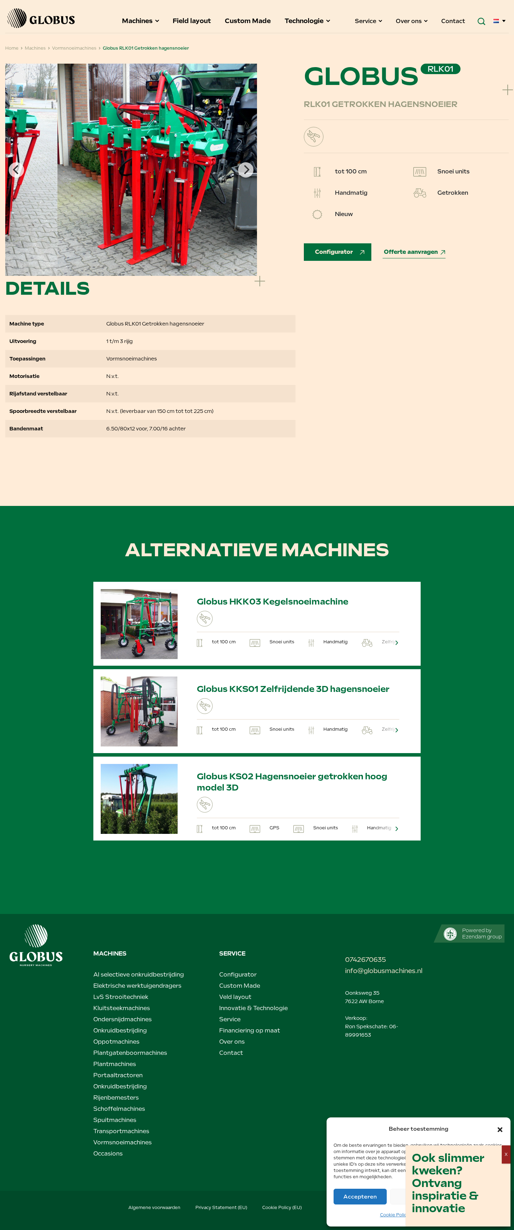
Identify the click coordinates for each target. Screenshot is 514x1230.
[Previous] (16, 170)
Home (12, 48)
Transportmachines (121, 1131)
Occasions (108, 1153)
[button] (500, 1128)
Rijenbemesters (116, 1097)
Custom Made (248, 20)
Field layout (192, 20)
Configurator (334, 252)
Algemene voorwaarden (154, 1207)
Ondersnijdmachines (122, 1019)
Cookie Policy (394, 1215)
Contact (453, 21)
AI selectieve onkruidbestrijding (138, 974)
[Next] (246, 170)
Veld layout (235, 997)
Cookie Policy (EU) (282, 1207)
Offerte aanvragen (411, 252)
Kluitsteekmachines (121, 1008)
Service (366, 21)
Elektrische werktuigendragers (137, 985)
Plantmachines (114, 1064)
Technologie (305, 20)
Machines (138, 20)
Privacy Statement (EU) (221, 1207)
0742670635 (365, 959)
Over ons (409, 21)
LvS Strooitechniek (120, 997)
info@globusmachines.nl (383, 970)
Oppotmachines (116, 1041)
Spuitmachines (114, 1120)
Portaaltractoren (118, 1075)
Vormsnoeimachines (74, 48)
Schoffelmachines (119, 1109)
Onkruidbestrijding (120, 1030)
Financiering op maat (249, 1030)
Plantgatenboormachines (130, 1053)
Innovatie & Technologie (253, 1008)
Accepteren (360, 1197)
